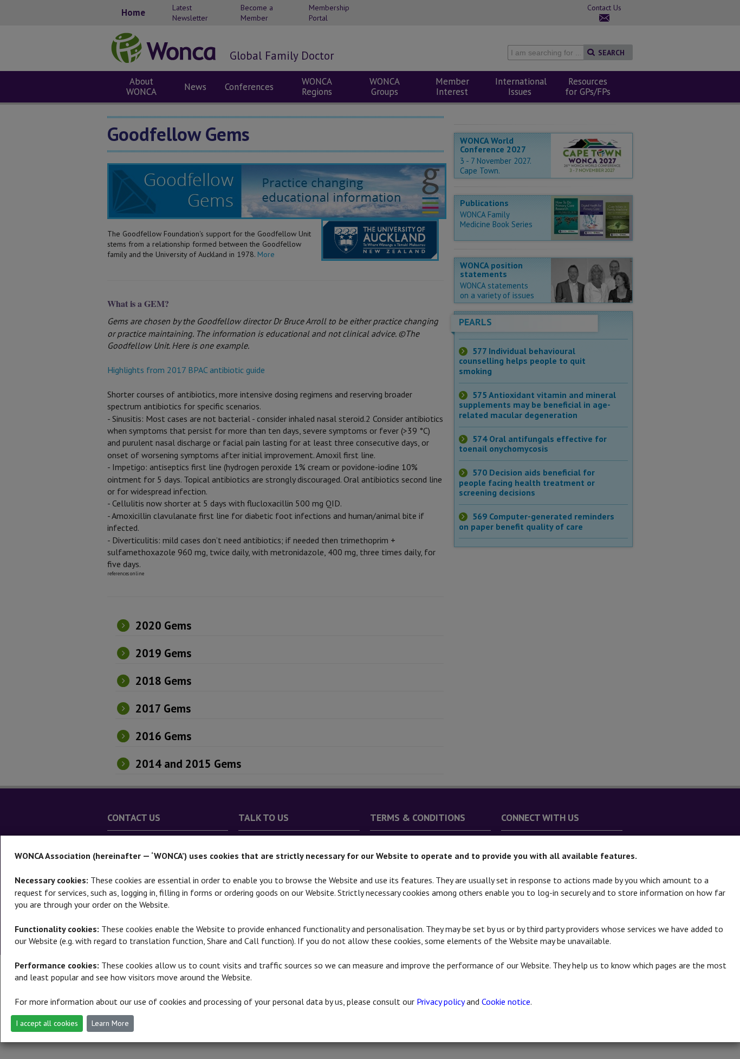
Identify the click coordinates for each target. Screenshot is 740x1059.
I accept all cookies (47, 1023)
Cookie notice (506, 1001)
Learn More (110, 1023)
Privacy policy (440, 1001)
